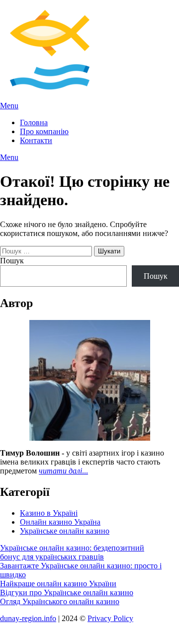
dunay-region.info (28, 618)
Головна (34, 122)
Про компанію (44, 131)
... (63, 471)
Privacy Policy (110, 618)
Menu (9, 105)
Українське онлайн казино (64, 531)
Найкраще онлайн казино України (58, 583)
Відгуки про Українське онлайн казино (66, 592)
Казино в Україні (49, 513)
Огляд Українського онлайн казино (59, 601)
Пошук (12, 260)
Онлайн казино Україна (60, 522)
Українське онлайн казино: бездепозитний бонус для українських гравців (72, 552)
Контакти (36, 140)
